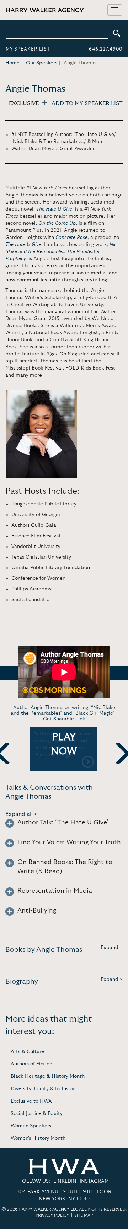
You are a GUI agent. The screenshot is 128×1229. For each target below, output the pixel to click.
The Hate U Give (54, 209)
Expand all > (21, 814)
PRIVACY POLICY (52, 1215)
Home (12, 63)
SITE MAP (83, 1215)
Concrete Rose (71, 237)
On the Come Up (57, 223)
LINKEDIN (64, 1181)
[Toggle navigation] (114, 10)
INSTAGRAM (94, 1181)
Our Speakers (41, 63)
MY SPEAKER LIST (28, 49)
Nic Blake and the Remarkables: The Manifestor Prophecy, (61, 251)
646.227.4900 (105, 49)
